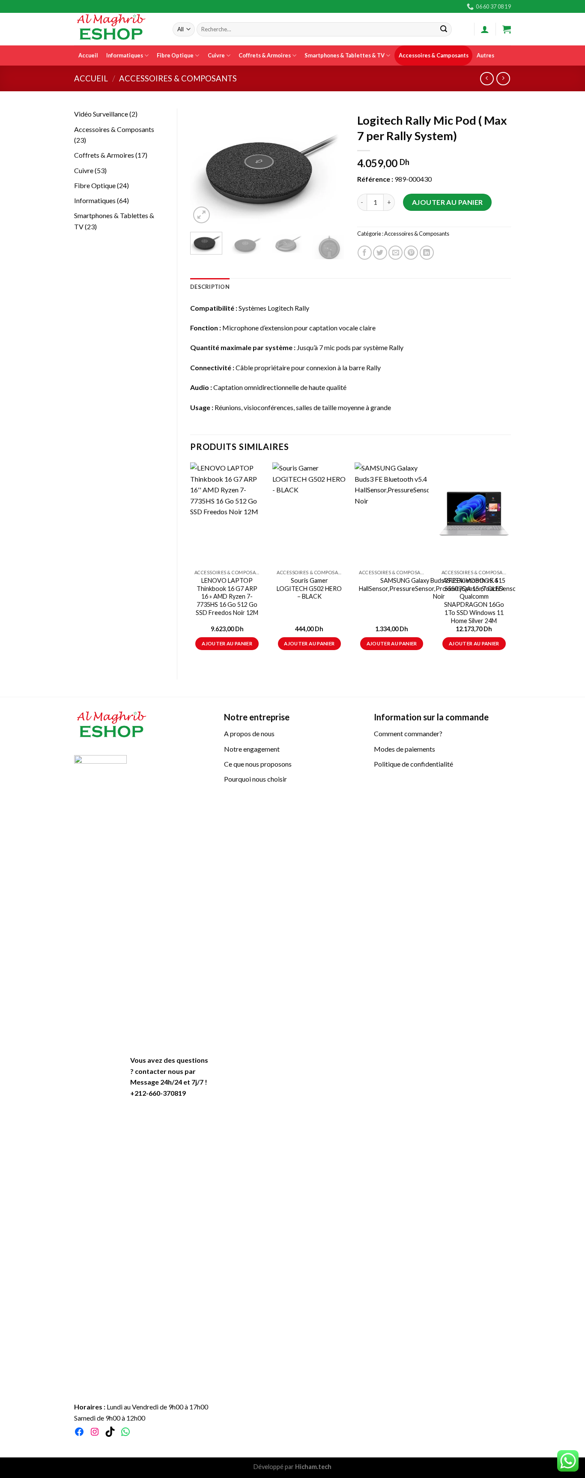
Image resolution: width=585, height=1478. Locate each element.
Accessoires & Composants (178, 78)
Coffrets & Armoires (265, 55)
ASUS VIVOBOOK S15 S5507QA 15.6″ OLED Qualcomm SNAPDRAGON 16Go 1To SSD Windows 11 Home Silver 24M (474, 600)
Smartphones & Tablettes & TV (344, 55)
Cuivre (216, 55)
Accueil (88, 55)
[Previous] (204, 167)
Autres (485, 55)
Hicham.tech (312, 1466)
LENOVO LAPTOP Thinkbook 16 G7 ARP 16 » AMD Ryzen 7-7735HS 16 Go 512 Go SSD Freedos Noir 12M (227, 596)
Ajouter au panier (447, 202)
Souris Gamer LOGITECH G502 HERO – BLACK (309, 588)
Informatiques (124, 55)
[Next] (330, 167)
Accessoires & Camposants (434, 55)
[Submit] (443, 29)
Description (210, 286)
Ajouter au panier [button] (227, 643)
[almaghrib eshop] (117, 29)
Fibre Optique (175, 55)
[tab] (210, 286)
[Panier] (506, 29)
